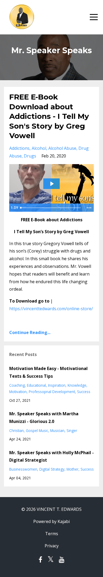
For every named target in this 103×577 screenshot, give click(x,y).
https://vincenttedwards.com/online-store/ (51, 309)
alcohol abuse (62, 148)
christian (16, 430)
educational (36, 385)
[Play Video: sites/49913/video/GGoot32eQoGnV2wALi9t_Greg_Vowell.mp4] (51, 183)
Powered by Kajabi (51, 521)
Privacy (52, 546)
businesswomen (23, 469)
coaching (17, 385)
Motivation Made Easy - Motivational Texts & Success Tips (48, 372)
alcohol (39, 148)
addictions (19, 148)
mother (72, 469)
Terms (51, 534)
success (83, 391)
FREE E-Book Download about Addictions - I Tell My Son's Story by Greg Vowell (49, 116)
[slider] (51, 208)
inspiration (56, 385)
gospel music (37, 430)
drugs (30, 156)
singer (72, 430)
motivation (18, 391)
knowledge (77, 385)
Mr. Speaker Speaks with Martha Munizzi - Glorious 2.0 (43, 417)
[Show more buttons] (89, 208)
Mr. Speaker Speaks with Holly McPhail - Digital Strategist (51, 456)
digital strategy (51, 469)
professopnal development (52, 391)
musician (57, 430)
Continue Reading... (29, 332)
